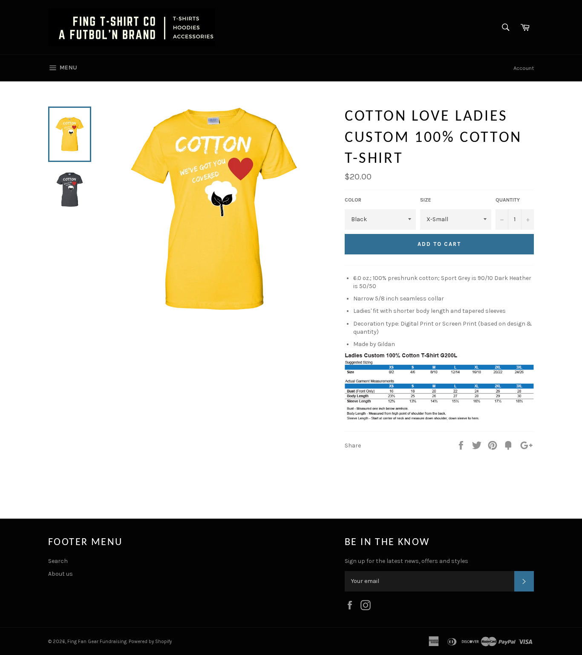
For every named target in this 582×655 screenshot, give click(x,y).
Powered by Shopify (150, 641)
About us (60, 573)
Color (353, 200)
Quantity (508, 200)
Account (523, 68)
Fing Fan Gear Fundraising (97, 641)
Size (425, 200)
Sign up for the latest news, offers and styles (406, 561)
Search (58, 561)
